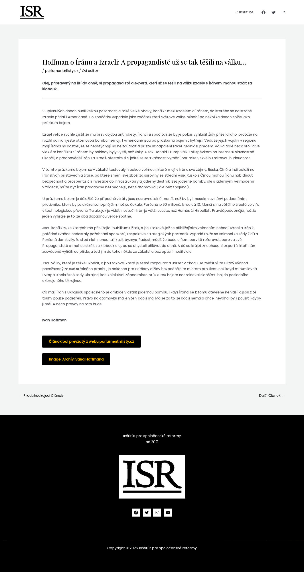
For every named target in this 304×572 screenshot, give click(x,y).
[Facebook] (263, 12)
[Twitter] (274, 12)
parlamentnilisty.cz (61, 70)
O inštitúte (244, 12)
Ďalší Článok (272, 395)
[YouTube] (168, 513)
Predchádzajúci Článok (41, 395)
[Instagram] (284, 12)
